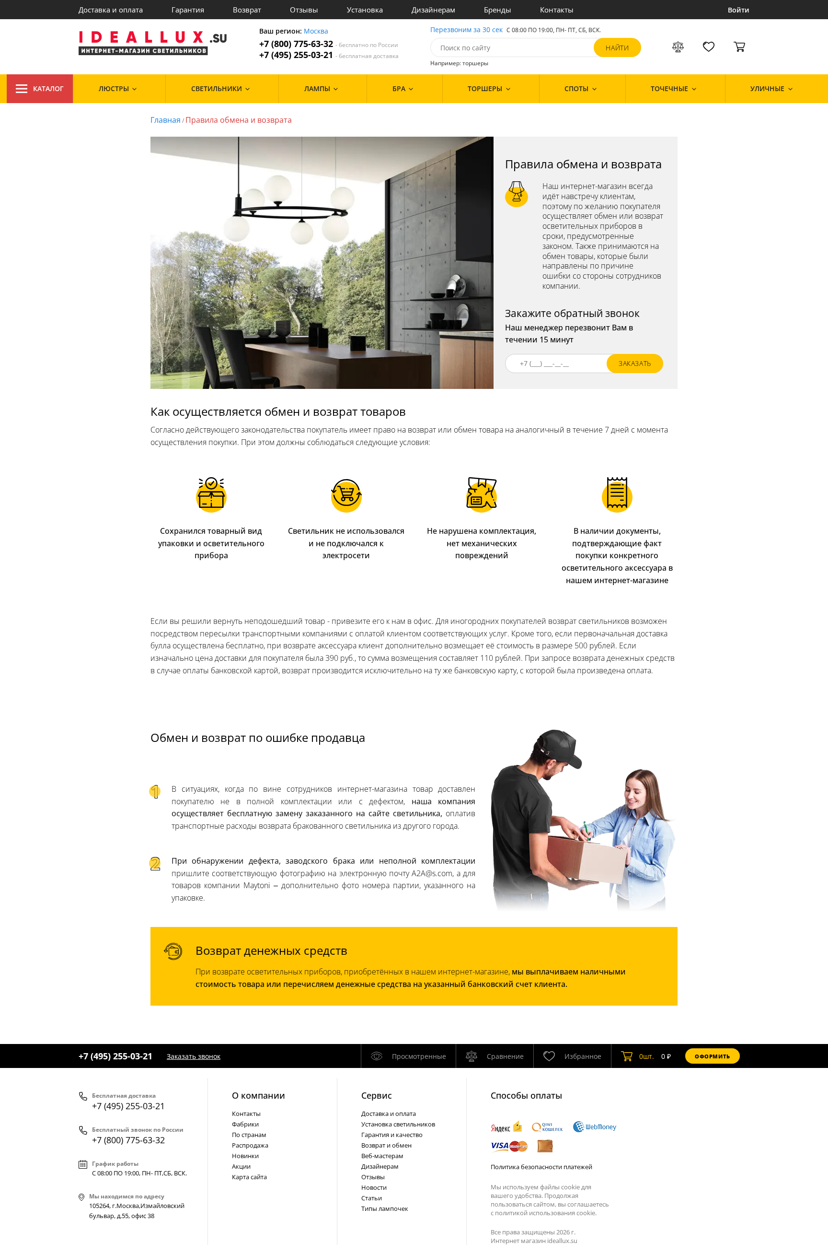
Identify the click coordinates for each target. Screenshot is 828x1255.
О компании (258, 1095)
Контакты (557, 9)
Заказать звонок (193, 1056)
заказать (635, 363)
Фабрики (245, 1124)
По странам (249, 1134)
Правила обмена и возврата (238, 120)
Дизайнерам (433, 9)
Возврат (247, 9)
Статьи (371, 1198)
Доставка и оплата (111, 9)
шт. (646, 1056)
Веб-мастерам (382, 1155)
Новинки (245, 1155)
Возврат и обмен (386, 1145)
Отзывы (304, 9)
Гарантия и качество (392, 1134)
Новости (374, 1187)
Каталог (48, 88)
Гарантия (188, 9)
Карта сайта (249, 1177)
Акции (241, 1166)
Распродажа (250, 1145)
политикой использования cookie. (546, 1212)
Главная (165, 120)
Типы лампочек (384, 1208)
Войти (738, 9)
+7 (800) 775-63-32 (328, 43)
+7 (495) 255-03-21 (329, 54)
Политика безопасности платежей (541, 1166)
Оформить (712, 1056)
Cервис (376, 1095)
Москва (316, 31)
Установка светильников (398, 1124)
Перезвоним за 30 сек (466, 30)
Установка (365, 9)
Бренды (497, 9)
